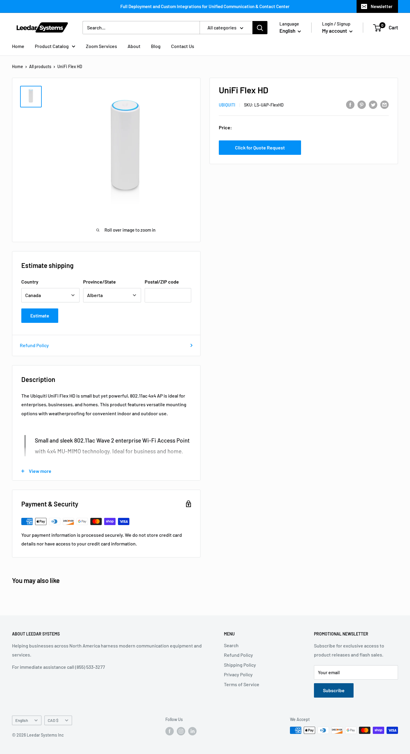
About (134, 46)
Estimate (39, 315)
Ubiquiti (227, 104)
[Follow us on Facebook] (169, 731)
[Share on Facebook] (350, 104)
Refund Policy (34, 345)
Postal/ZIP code (162, 281)
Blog (156, 46)
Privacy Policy (238, 674)
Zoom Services (101, 46)
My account (335, 31)
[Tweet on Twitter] (373, 104)
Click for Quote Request (260, 147)
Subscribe (334, 690)
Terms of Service (241, 684)
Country (29, 281)
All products (40, 66)
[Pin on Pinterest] (361, 104)
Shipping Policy (240, 665)
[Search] (259, 27)
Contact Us (182, 46)
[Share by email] (384, 104)
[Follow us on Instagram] (181, 731)
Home (18, 46)
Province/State (99, 281)
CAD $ (53, 720)
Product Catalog (52, 46)
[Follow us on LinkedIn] (192, 731)
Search (231, 645)
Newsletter (382, 6)
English (21, 720)
